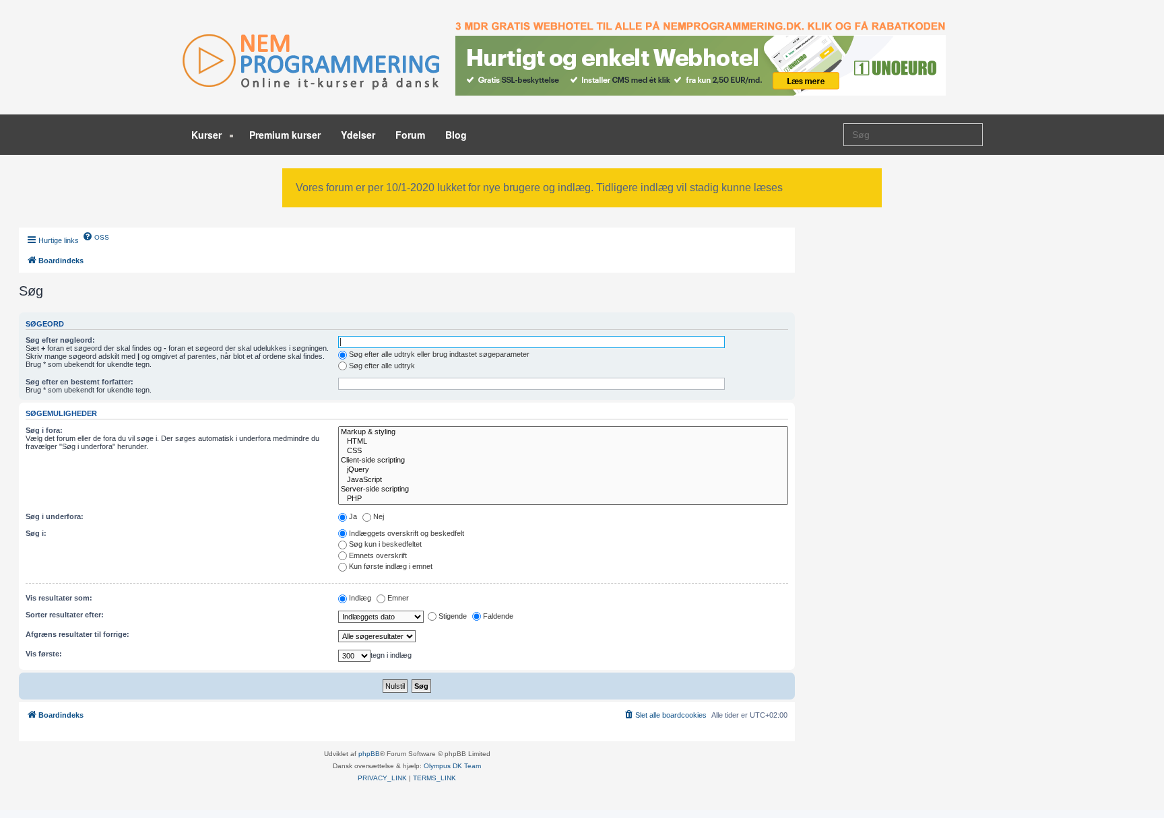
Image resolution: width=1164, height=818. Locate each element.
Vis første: (44, 654)
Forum (410, 134)
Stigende (453, 616)
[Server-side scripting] (563, 489)
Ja (353, 516)
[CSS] (563, 451)
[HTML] (563, 441)
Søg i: (36, 533)
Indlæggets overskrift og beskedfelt (406, 533)
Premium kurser (285, 134)
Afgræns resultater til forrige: (77, 634)
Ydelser (358, 134)
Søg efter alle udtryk (382, 366)
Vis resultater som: (59, 598)
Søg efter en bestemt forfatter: (79, 382)
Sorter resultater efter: (65, 615)
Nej (378, 516)
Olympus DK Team (452, 766)
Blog (456, 134)
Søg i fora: (44, 430)
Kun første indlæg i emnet (390, 566)
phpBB (369, 753)
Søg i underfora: (55, 516)
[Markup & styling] (563, 432)
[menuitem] (95, 236)
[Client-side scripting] (563, 460)
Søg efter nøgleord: (60, 340)
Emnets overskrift (378, 555)
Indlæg (360, 598)
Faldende (498, 616)
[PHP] (563, 499)
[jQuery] (563, 470)
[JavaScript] (563, 480)
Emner (398, 598)
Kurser (207, 134)
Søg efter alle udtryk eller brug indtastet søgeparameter (439, 354)
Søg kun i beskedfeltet (385, 544)
